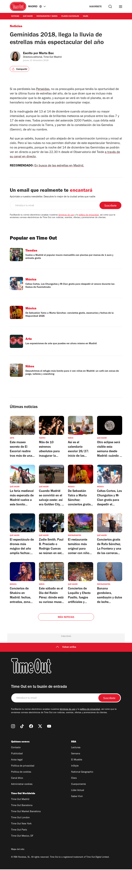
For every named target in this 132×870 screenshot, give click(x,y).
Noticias (15, 16)
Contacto (16, 747)
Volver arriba (69, 647)
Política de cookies (21, 772)
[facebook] (31, 726)
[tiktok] (22, 726)
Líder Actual (77, 790)
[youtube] (49, 726)
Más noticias (66, 617)
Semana (75, 754)
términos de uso (66, 215)
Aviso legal (17, 760)
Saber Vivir (77, 796)
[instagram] (13, 726)
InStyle (75, 766)
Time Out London (20, 817)
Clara (74, 778)
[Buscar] (110, 6)
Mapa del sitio (17, 849)
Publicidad (17, 754)
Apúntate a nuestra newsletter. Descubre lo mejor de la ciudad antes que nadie (52, 197)
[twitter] (40, 726)
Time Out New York (21, 824)
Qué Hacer (28, 16)
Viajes (85, 16)
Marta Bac (46, 53)
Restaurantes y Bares (47, 16)
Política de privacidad (22, 766)
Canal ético (17, 778)
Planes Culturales (70, 16)
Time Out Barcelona (21, 805)
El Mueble (76, 760)
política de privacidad (89, 215)
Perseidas (42, 89)
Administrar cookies (21, 784)
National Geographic (82, 772)
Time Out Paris (19, 830)
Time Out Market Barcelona (26, 811)
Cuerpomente (78, 784)
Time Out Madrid (20, 799)
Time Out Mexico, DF (22, 836)
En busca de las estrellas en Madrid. (59, 166)
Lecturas (75, 747)
